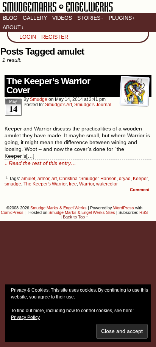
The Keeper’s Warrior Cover (48, 85)
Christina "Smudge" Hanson (88, 178)
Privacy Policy (25, 317)
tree (73, 184)
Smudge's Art (58, 104)
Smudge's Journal (92, 104)
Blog (10, 18)
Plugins (122, 18)
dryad (125, 178)
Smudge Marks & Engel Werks (58, 11)
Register (54, 37)
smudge (38, 99)
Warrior (86, 184)
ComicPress (12, 212)
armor (43, 178)
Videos (62, 18)
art (54, 178)
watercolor (107, 184)
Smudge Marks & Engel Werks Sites (81, 212)
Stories (90, 18)
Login (27, 37)
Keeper (140, 178)
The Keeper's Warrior (45, 184)
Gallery (35, 18)
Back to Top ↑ (75, 217)
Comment (140, 189)
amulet (28, 178)
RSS (143, 212)
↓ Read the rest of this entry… (40, 163)
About (13, 27)
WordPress (123, 208)
